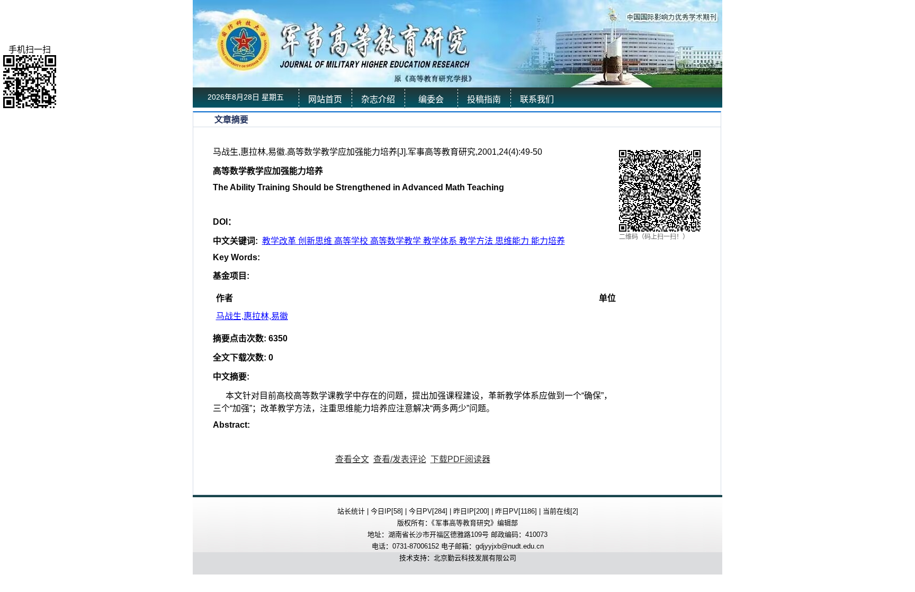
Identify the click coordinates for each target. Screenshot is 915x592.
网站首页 (325, 99)
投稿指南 (484, 99)
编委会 (431, 99)
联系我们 (537, 99)
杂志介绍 (378, 99)
